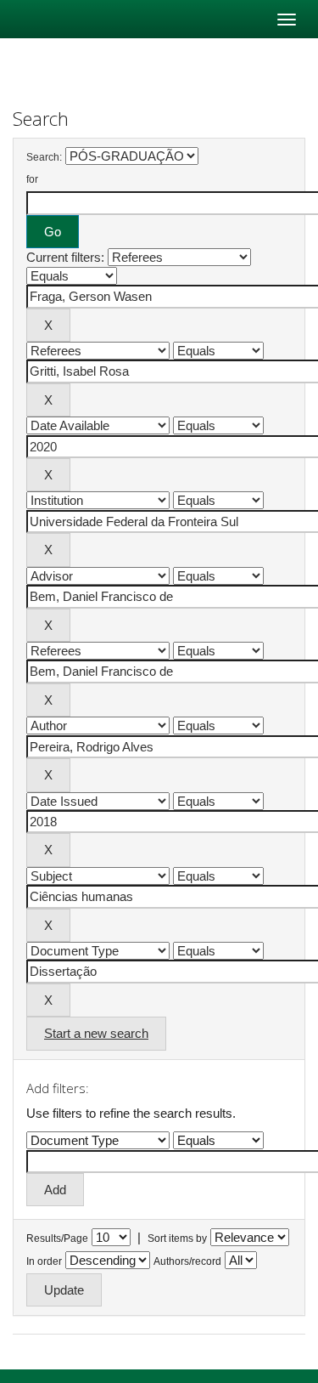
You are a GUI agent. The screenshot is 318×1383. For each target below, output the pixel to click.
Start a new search (96, 1033)
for (32, 179)
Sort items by (177, 1238)
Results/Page (57, 1238)
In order (44, 1261)
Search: (44, 157)
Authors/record (187, 1261)
